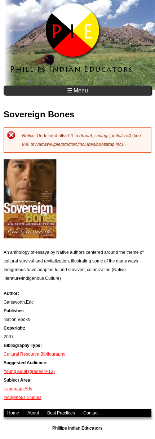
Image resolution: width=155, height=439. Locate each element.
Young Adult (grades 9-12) (29, 371)
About (33, 413)
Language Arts (18, 388)
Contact (90, 413)
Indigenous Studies (22, 397)
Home (13, 413)
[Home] (72, 43)
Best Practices (61, 413)
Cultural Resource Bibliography (34, 354)
